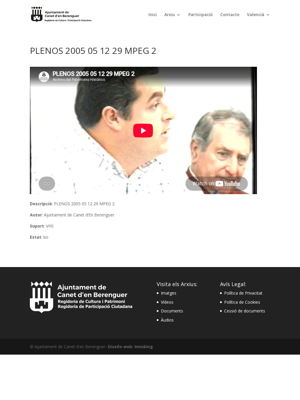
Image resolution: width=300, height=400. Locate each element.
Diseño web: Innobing (130, 346)
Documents (172, 311)
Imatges (168, 293)
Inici (153, 15)
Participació (200, 15)
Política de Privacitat (243, 293)
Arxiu (169, 15)
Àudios (167, 320)
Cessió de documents (244, 311)
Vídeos (167, 302)
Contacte (229, 15)
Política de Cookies (242, 302)
